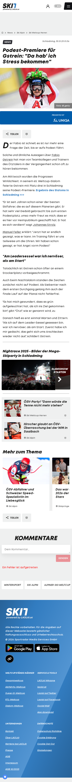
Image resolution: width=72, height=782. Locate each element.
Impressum (11, 762)
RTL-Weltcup (12, 699)
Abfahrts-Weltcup (15, 686)
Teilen (13, 134)
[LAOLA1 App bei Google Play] (19, 648)
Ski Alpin (32, 584)
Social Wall (43, 705)
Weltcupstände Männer (19, 673)
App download (45, 712)
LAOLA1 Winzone (46, 680)
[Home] (2, 32)
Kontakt (9, 731)
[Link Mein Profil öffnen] (47, 6)
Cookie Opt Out (46, 743)
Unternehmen (13, 723)
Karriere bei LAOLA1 (16, 743)
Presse (9, 750)
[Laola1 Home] (19, 613)
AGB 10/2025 (12, 769)
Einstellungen (44, 750)
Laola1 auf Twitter (46, 693)
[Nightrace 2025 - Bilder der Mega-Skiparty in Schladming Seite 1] (28, 375)
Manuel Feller (12, 232)
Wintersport (12, 584)
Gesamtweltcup (14, 680)
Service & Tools (47, 673)
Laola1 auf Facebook (48, 699)
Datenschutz (45, 723)
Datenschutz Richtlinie (49, 731)
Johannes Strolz (44, 224)
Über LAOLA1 (12, 737)
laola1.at (41, 686)
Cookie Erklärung (46, 737)
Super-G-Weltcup (15, 693)
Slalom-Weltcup (14, 705)
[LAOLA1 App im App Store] (47, 648)
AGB (7, 756)
